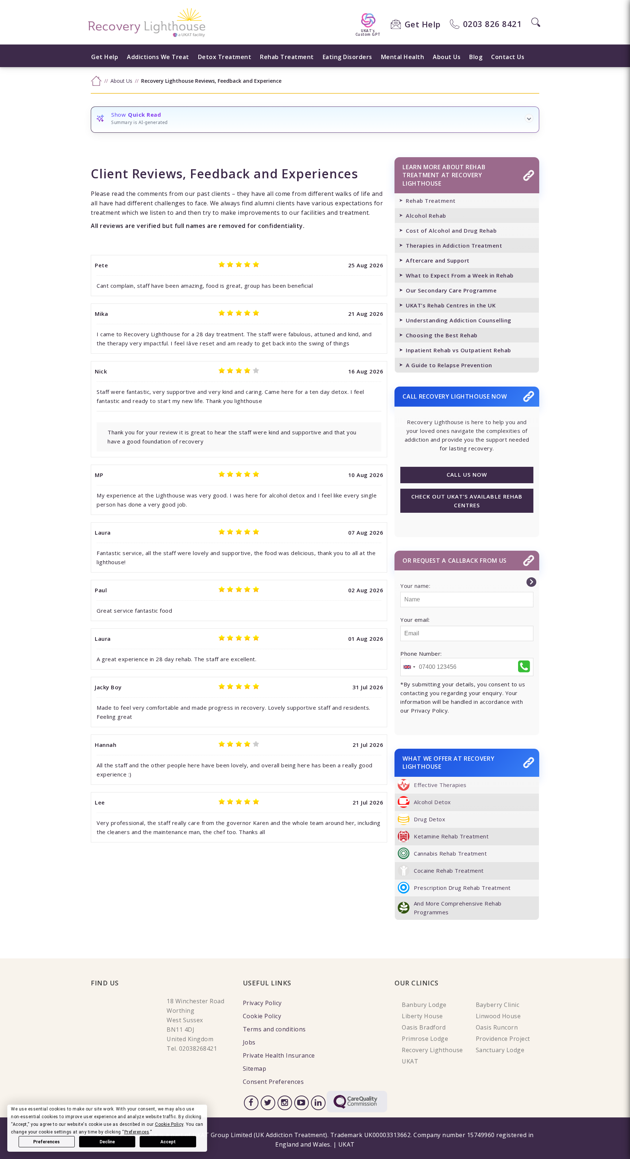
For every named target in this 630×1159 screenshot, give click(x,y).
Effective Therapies (440, 784)
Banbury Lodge (424, 1005)
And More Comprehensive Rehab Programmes (458, 908)
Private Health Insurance (279, 1055)
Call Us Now (467, 474)
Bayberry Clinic (498, 1005)
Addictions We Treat (158, 57)
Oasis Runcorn (497, 1027)
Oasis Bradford (424, 1027)
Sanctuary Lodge (500, 1050)
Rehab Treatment (287, 57)
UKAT (410, 1061)
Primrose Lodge (425, 1039)
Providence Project (503, 1039)
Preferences (46, 1141)
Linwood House (498, 1016)
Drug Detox (429, 819)
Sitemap (255, 1069)
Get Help (423, 24)
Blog (475, 57)
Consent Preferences (273, 1082)
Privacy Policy (262, 1003)
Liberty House (422, 1016)
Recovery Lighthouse (432, 1050)
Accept (168, 1141)
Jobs (249, 1042)
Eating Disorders (347, 57)
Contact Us (507, 57)
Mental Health (402, 57)
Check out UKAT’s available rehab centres (466, 501)
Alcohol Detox (432, 802)
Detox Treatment (225, 57)
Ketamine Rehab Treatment (451, 836)
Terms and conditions (274, 1029)
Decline (107, 1141)
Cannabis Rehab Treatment (450, 853)
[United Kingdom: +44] (409, 667)
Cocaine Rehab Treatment (449, 870)
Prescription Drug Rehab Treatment (462, 887)
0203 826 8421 (492, 23)
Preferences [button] (136, 1132)
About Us (446, 57)
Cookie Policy (262, 1016)
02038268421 (198, 1048)
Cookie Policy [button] (169, 1124)
